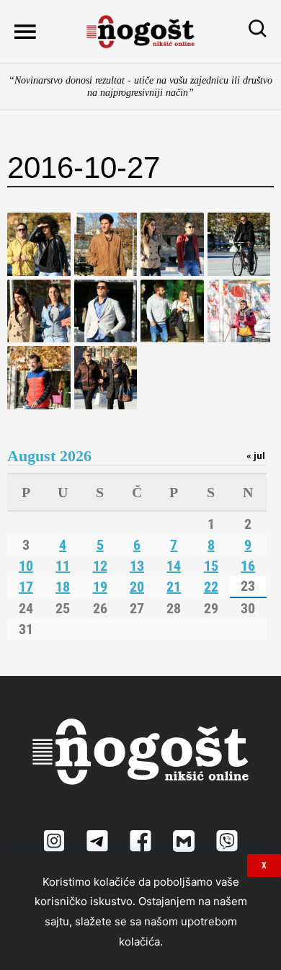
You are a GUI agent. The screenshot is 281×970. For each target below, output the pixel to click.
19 (100, 586)
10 (26, 565)
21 (173, 586)
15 (211, 565)
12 (100, 565)
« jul (255, 455)
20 (137, 586)
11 (62, 565)
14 (173, 565)
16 (248, 565)
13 (137, 565)
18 (62, 586)
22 (211, 586)
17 (26, 586)
